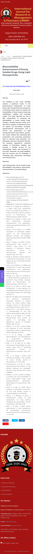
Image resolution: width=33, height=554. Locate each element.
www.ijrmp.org (16, 525)
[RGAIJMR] (16, 456)
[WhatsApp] (2, 285)
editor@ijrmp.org (11, 521)
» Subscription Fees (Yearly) (8, 486)
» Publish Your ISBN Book (7, 483)
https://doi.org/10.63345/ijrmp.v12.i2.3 (18, 86)
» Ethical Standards (6, 490)
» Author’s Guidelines (6, 494)
